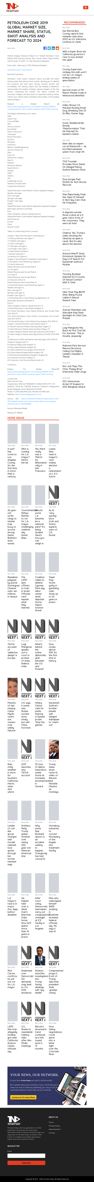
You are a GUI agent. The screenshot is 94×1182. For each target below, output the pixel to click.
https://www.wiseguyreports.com (28, 394)
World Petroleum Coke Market (19, 70)
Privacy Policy (54, 1126)
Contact (52, 1133)
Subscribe (26, 1163)
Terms (51, 1122)
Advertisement (54, 1129)
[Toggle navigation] (85, 7)
